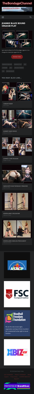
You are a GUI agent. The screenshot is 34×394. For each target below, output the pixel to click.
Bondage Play (17, 64)
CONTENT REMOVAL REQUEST (22, 378)
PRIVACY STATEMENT (20, 375)
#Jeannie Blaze (10, 71)
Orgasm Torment (18, 68)
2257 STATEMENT (8, 375)
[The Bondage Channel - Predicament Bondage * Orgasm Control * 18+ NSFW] (17, 3)
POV (3, 71)
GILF (25, 64)
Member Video (17, 57)
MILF (11, 68)
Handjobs (4, 68)
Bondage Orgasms (7, 64)
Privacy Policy (13, 377)
